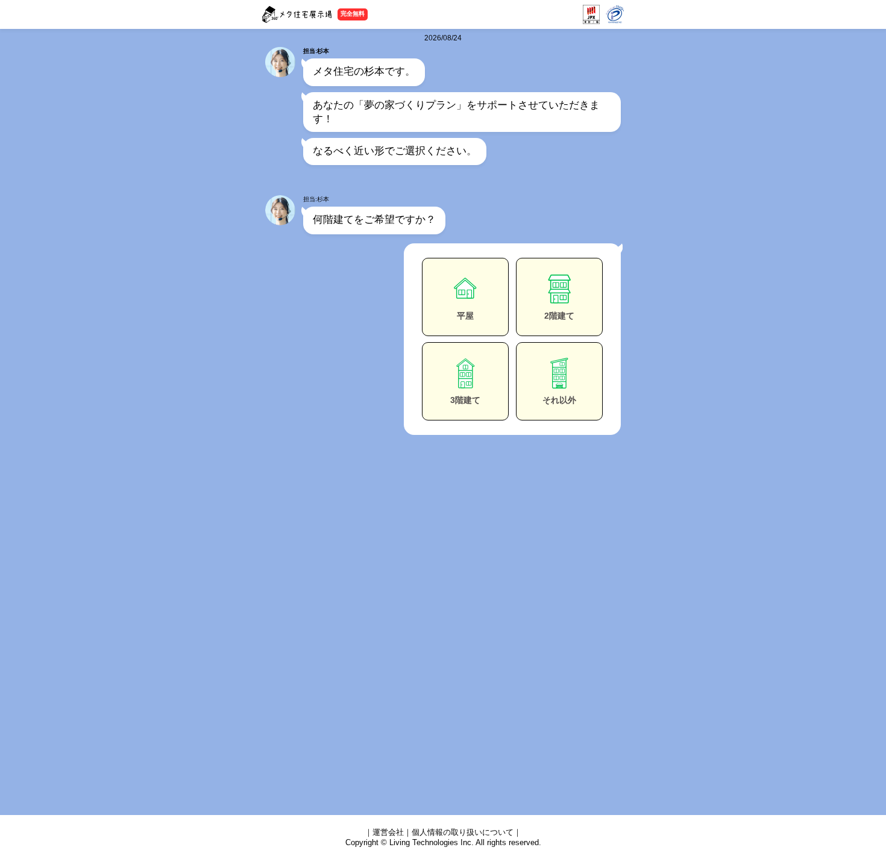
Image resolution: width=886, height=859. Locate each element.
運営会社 (388, 832)
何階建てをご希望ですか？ (374, 219)
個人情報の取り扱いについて (463, 832)
